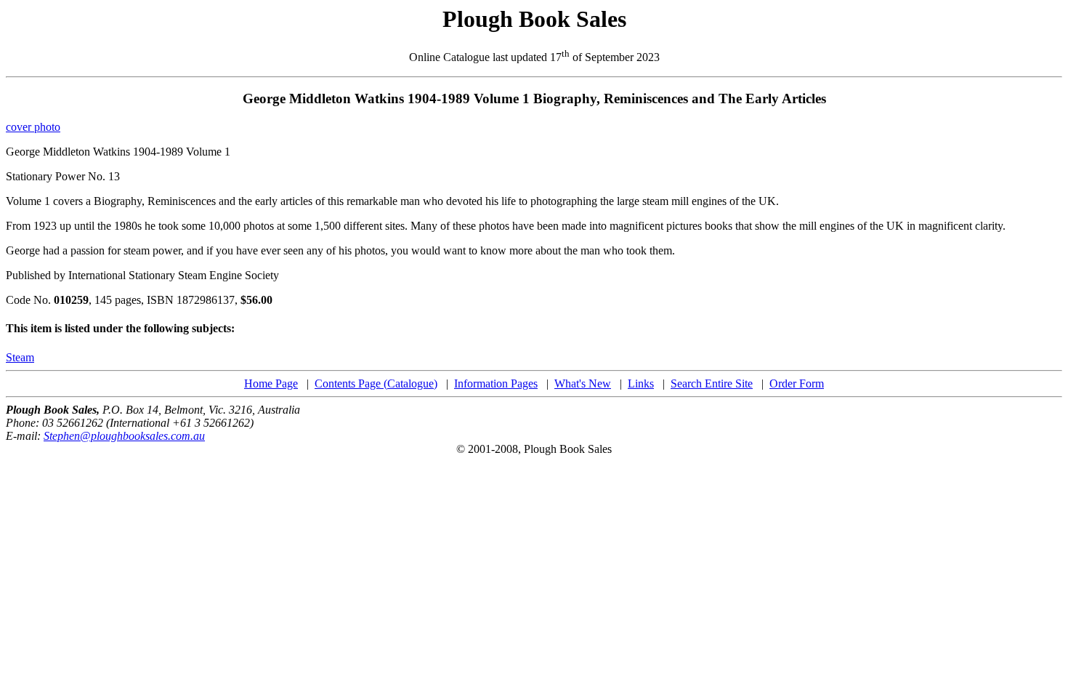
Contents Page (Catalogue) (376, 383)
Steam (20, 357)
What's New (582, 383)
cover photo (33, 127)
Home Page (271, 383)
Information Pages (496, 383)
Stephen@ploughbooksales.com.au (124, 436)
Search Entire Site (712, 383)
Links (641, 383)
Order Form (796, 383)
